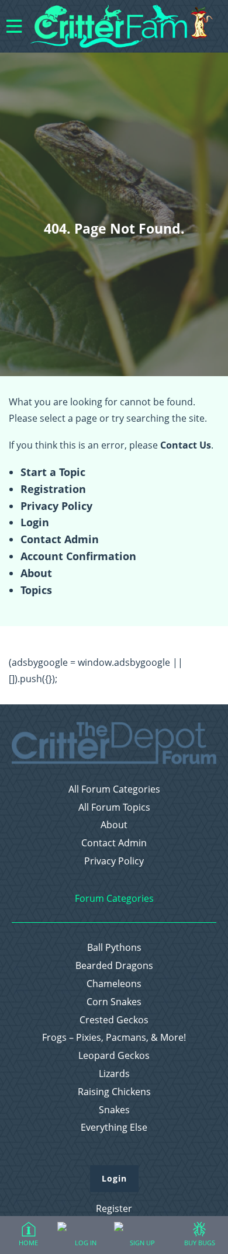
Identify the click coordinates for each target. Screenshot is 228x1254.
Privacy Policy (56, 506)
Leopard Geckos (114, 1056)
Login (34, 522)
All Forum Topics (114, 807)
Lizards (114, 1074)
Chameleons (114, 984)
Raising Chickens (114, 1092)
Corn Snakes (114, 1002)
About (36, 573)
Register (114, 1208)
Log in (85, 1242)
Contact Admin (59, 539)
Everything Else (114, 1127)
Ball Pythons (114, 948)
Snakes (114, 1110)
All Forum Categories (114, 789)
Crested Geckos (114, 1020)
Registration (53, 489)
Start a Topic (52, 472)
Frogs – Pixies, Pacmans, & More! (114, 1037)
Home (28, 1242)
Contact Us (185, 445)
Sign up (142, 1242)
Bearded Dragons (114, 966)
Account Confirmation (78, 556)
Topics (36, 590)
